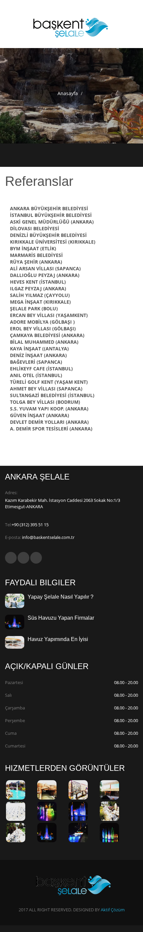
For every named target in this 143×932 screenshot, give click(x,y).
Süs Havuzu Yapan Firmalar (61, 618)
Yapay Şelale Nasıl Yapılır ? (60, 597)
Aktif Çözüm (113, 910)
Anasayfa (68, 93)
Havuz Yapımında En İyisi (58, 639)
